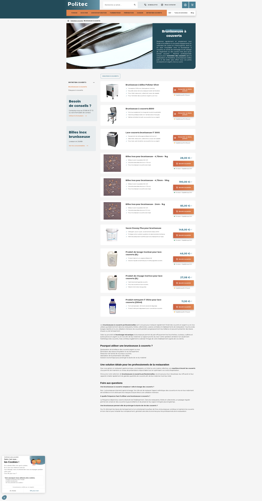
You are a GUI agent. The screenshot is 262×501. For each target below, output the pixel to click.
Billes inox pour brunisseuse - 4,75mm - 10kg (147, 180)
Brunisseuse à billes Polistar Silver (142, 85)
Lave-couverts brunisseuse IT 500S (143, 132)
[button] (150, 5)
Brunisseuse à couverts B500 (140, 109)
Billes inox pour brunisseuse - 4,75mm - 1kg (147, 156)
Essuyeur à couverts (75, 90)
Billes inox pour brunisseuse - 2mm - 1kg (145, 204)
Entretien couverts (77, 82)
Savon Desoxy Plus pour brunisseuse (143, 228)
